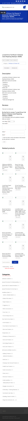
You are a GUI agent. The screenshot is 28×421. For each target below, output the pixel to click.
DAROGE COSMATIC (6, 278)
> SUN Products (5, 322)
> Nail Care (4, 359)
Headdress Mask (6, 292)
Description (6, 68)
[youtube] (20, 1)
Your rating (5, 121)
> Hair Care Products (6, 339)
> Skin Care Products (6, 329)
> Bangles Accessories (7, 386)
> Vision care (5, 373)
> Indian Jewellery (6, 380)
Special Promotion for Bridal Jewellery (10, 282)
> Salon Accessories (6, 370)
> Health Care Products (7, 366)
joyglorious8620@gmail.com (18, 3)
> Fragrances (5, 305)
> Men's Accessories (6, 308)
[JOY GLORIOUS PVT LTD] (7, 7)
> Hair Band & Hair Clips (7, 393)
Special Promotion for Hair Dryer (9, 289)
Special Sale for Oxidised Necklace (9, 285)
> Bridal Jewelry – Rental (7, 266)
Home (3, 18)
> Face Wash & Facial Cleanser (9, 326)
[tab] (6, 68)
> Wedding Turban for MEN (8, 396)
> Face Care (4, 312)
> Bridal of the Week (6, 298)
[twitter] (18, 1)
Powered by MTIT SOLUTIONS (8, 418)
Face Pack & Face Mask (7, 319)
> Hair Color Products (7, 346)
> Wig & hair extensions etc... (8, 400)
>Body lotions (5, 333)
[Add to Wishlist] (10, 157)
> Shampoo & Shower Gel (10, 18)
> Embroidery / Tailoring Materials (9, 389)
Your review (5, 123)
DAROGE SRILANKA (7, 356)
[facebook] (16, 1)
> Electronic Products (6, 376)
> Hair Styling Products (7, 343)
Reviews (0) (14, 68)
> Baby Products (5, 302)
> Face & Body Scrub (6, 315)
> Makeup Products (6, 353)
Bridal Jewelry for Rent (8, 382)
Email (3, 135)
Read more (5, 170)
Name (4, 131)
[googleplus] (24, 1)
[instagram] (22, 1)
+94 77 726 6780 (7, 3)
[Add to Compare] (10, 159)
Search (15, 262)
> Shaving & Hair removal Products (10, 363)
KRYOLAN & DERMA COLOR (8, 350)
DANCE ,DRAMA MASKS (8, 295)
